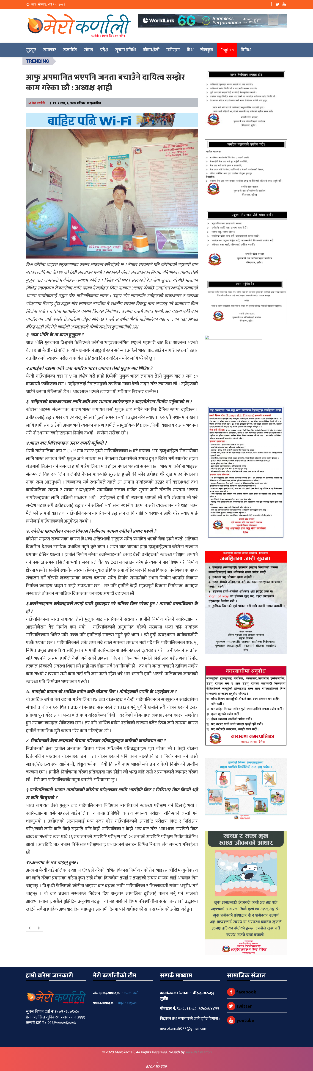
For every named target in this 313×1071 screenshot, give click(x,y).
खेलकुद (206, 50)
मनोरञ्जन (173, 50)
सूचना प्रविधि (125, 50)
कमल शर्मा (131, 993)
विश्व (190, 50)
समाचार (49, 50)
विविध (246, 50)
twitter (243, 1006)
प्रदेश (104, 50)
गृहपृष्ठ (31, 50)
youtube (244, 1020)
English (227, 50)
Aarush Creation (198, 1052)
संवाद (88, 50)
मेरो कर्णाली (38, 102)
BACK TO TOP (156, 1066)
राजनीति (70, 50)
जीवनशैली (151, 50)
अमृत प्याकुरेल (127, 1003)
